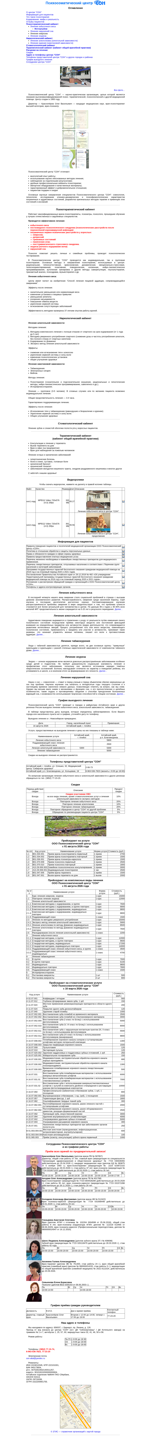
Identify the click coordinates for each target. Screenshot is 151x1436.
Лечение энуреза (38, 36)
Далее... (119, 609)
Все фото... (119, 90)
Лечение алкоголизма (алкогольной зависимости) (54, 41)
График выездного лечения (39, 59)
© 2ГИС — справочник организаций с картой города (75, 1431)
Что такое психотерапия (37, 17)
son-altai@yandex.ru (35, 1358)
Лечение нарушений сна (41, 31)
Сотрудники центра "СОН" (38, 62)
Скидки (29, 52)
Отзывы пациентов (35, 22)
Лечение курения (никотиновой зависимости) (51, 43)
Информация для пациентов (39, 14)
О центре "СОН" (34, 12)
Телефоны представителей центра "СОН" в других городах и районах (59, 57)
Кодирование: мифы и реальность (42, 19)
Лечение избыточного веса (43, 26)
